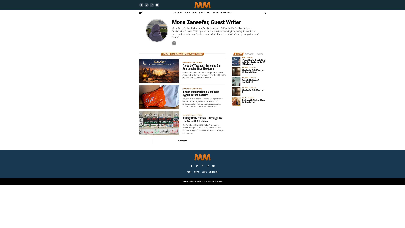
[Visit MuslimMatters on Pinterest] (202, 166)
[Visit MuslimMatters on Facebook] (191, 166)
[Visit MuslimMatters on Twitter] (197, 166)
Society (201, 13)
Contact (197, 172)
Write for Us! (177, 13)
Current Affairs (226, 13)
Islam (194, 13)
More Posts (182, 141)
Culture (215, 13)
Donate (187, 13)
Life (208, 13)
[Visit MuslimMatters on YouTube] (213, 166)
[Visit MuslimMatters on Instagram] (208, 166)
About (189, 172)
